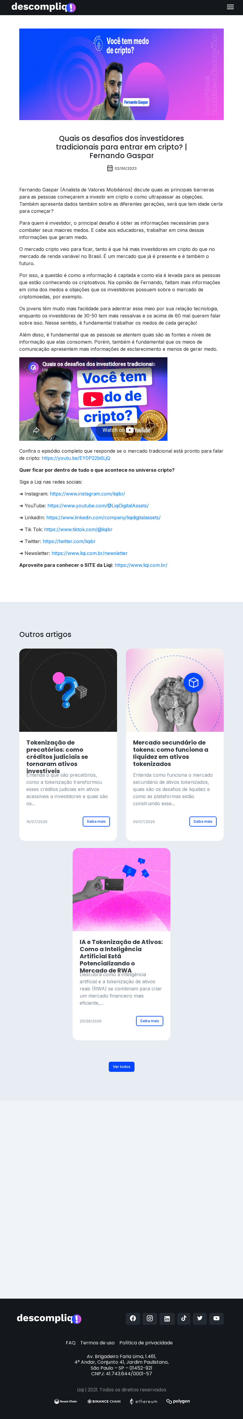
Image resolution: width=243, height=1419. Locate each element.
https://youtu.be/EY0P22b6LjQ (76, 458)
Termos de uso (97, 1342)
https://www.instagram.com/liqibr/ (87, 494)
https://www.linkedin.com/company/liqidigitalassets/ (103, 517)
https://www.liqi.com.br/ (141, 565)
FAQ (71, 1342)
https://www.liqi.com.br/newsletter (90, 553)
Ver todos (121, 1066)
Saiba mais (96, 821)
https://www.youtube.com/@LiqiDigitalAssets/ (98, 506)
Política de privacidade (146, 1342)
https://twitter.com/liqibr (69, 541)
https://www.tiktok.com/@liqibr (78, 529)
